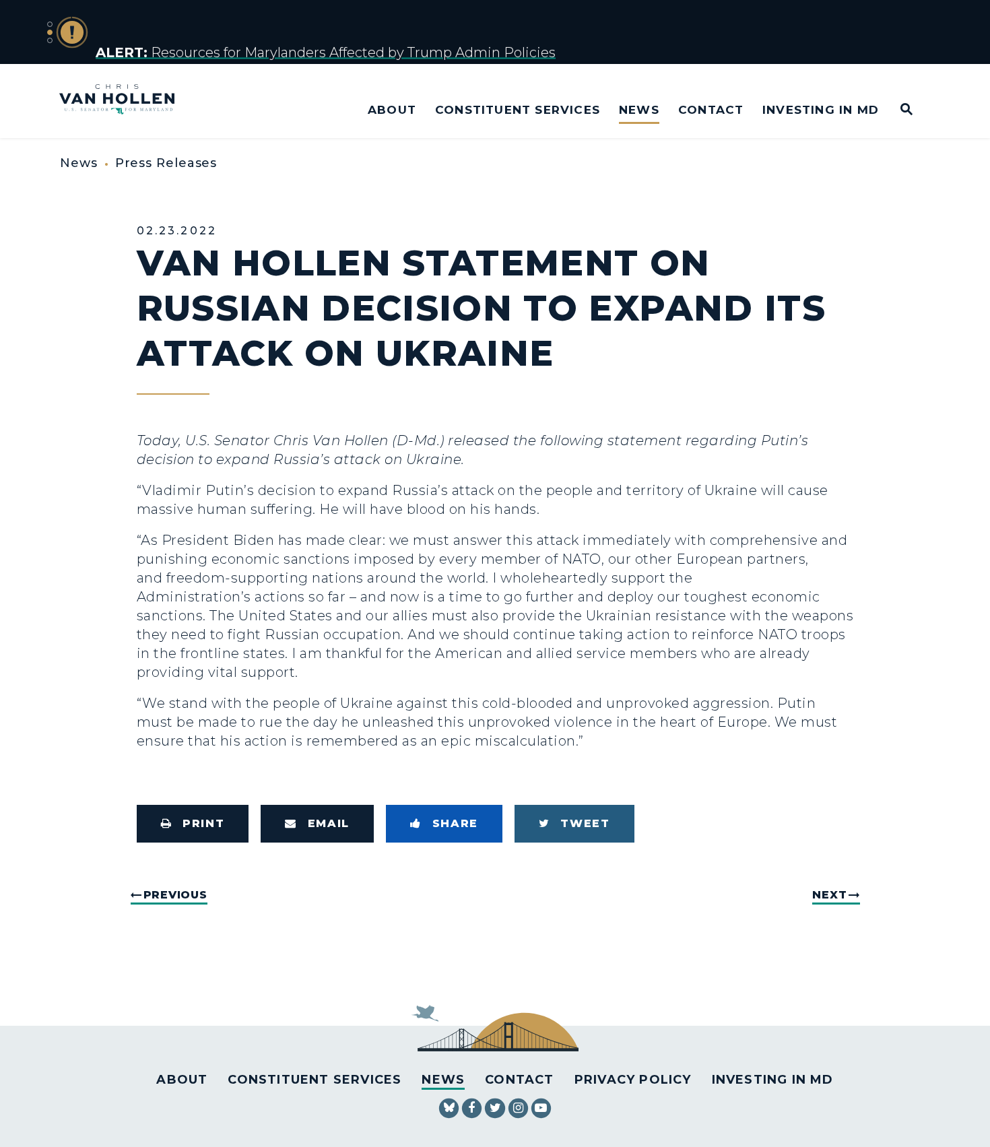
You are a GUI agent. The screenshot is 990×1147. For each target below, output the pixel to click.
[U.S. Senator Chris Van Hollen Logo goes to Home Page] (126, 100)
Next (829, 894)
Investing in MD (820, 109)
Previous (175, 894)
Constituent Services (517, 109)
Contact (711, 109)
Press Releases (166, 163)
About (392, 109)
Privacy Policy (633, 1079)
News (639, 109)
